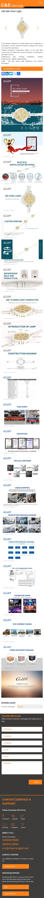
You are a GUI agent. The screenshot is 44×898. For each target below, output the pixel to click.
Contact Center (9, 866)
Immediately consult (11, 69)
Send (36, 782)
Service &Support (10, 893)
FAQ (5, 887)
